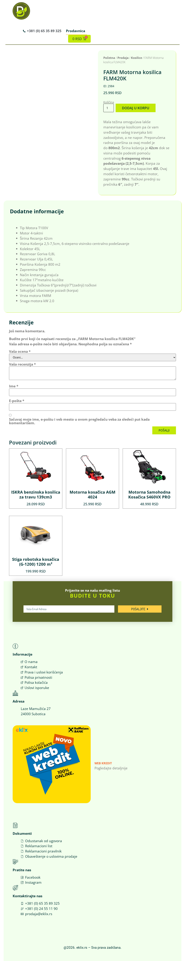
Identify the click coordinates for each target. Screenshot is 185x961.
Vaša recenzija (22, 364)
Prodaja (123, 58)
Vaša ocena (20, 351)
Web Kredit (103, 763)
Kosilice (136, 58)
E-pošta (16, 400)
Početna (109, 58)
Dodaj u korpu (135, 107)
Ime (13, 386)
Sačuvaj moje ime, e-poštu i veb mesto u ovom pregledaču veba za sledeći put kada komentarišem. (79, 421)
